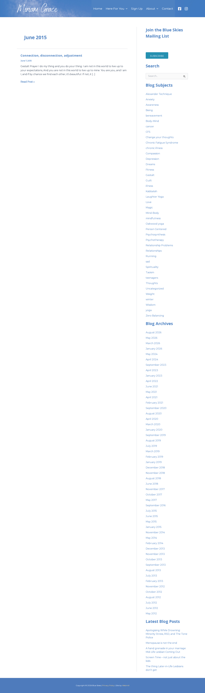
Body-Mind (152, 121)
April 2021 (151, 397)
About (150, 8)
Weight (150, 294)
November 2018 (155, 473)
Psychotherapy (155, 240)
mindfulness (153, 218)
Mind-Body (152, 213)
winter (150, 299)
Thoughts (152, 283)
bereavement (154, 115)
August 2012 (153, 597)
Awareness (152, 104)
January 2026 (154, 348)
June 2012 (152, 608)
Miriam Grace (37, 10)
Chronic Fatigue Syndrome (162, 142)
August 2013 (153, 570)
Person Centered (156, 229)
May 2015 (151, 521)
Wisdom (150, 304)
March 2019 (153, 451)
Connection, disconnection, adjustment (51, 55)
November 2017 (155, 489)
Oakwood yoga (155, 223)
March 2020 (153, 424)
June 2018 (152, 483)
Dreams (150, 164)
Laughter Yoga (155, 196)
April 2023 (152, 370)
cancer (150, 126)
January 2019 (154, 462)
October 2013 (154, 559)
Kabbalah (151, 191)
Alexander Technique (159, 94)
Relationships (154, 250)
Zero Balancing (155, 315)
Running (151, 256)
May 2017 (151, 500)
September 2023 (156, 364)
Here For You (115, 8)
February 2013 (154, 581)
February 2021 (154, 402)
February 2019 (154, 456)
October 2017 (154, 494)
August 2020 (154, 413)
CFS (148, 131)
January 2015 (153, 527)
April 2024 (152, 359)
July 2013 (151, 575)
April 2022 (152, 381)
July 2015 (151, 510)
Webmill (125, 685)
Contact (167, 8)
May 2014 (151, 537)
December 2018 (155, 467)
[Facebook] (179, 9)
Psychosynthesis (155, 234)
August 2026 (153, 332)
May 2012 (151, 613)
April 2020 (152, 419)
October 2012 (154, 591)
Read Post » (28, 81)
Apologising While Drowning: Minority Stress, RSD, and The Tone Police (166, 634)
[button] (126, 8)
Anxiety (150, 99)
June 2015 (152, 516)
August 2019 (153, 440)
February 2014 (154, 543)
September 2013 (156, 564)
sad (148, 261)
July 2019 (151, 446)
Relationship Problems (159, 245)
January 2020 (154, 429)
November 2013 (155, 554)
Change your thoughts (159, 137)
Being (149, 110)
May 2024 (151, 354)
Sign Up (137, 8)
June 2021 (152, 386)
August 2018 (153, 478)
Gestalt (150, 175)
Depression (152, 158)
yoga (149, 310)
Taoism (150, 272)
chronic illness (154, 148)
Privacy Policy (108, 685)
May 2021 (151, 391)
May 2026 (151, 337)
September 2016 (156, 505)
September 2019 (156, 435)
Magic (149, 207)
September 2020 (156, 408)
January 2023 (154, 375)
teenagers (152, 277)
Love (148, 202)
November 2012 (155, 586)
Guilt (149, 180)
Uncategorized (155, 288)
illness (149, 186)
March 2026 (153, 343)
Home (97, 8)
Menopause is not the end (161, 643)
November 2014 (155, 532)
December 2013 (155, 548)
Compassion (153, 153)
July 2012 (151, 602)
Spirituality (152, 267)
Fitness (150, 169)
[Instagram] (186, 9)
